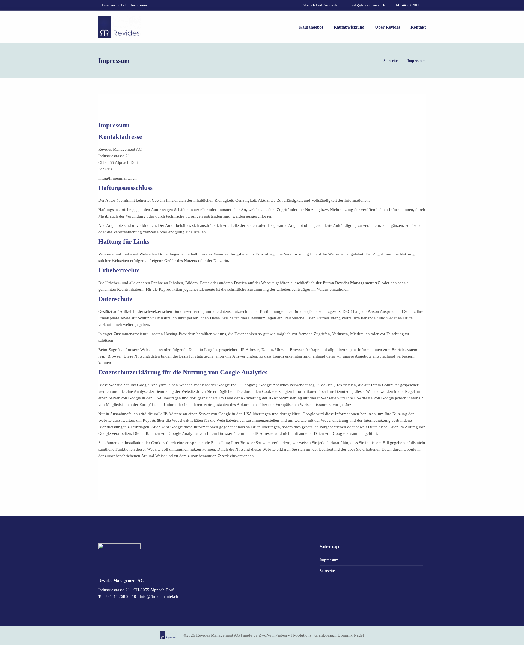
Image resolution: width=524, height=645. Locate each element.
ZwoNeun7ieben (273, 635)
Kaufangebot (311, 27)
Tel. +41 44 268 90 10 (117, 596)
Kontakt (418, 27)
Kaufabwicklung (349, 27)
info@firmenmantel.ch (159, 596)
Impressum (139, 5)
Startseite (390, 61)
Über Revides (387, 27)
